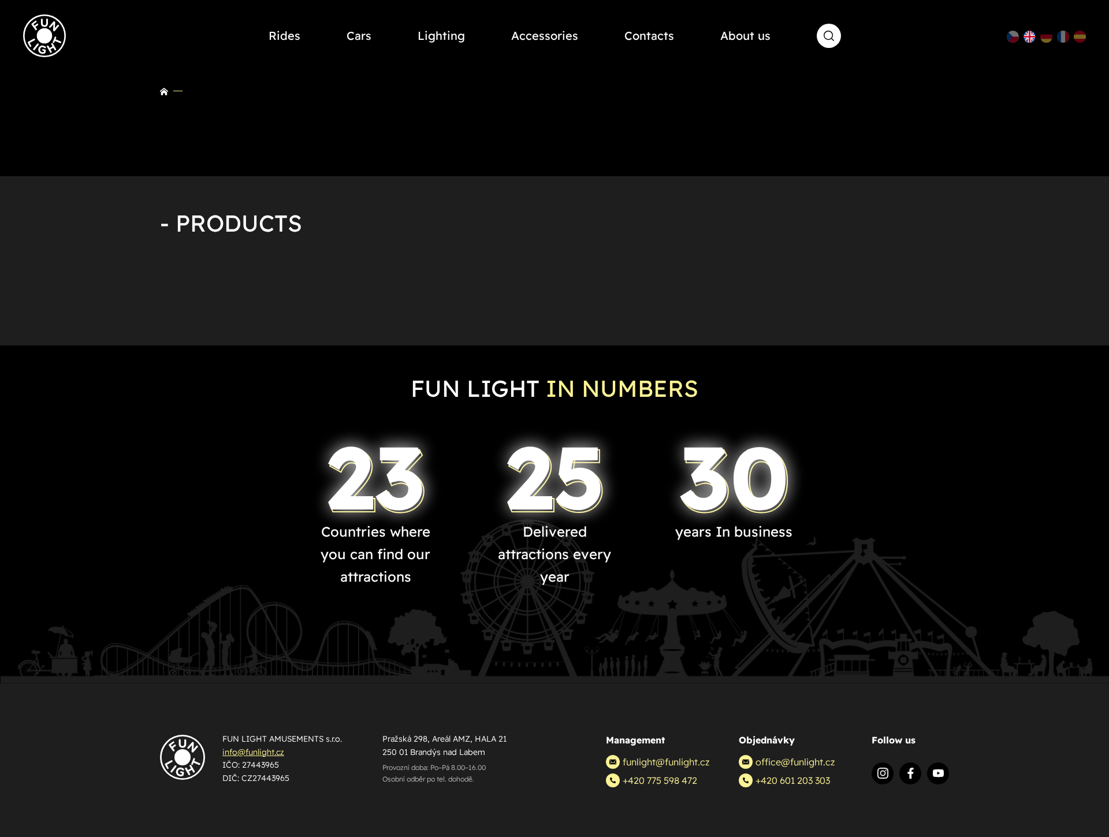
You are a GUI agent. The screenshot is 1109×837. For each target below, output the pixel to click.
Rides (284, 35)
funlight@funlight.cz (666, 762)
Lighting (441, 35)
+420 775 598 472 (660, 780)
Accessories (544, 35)
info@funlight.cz (253, 752)
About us (745, 35)
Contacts (649, 35)
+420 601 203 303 (793, 780)
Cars (359, 35)
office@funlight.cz (795, 762)
